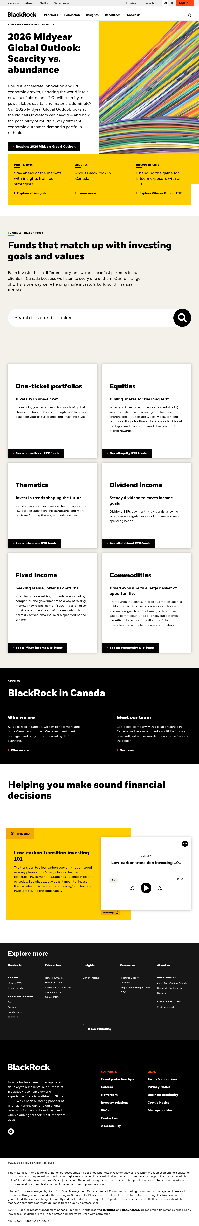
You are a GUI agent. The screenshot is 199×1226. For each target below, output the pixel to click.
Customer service (166, 1007)
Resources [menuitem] (112, 15)
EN (165, 3)
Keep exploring (99, 1029)
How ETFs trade (54, 983)
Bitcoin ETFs (52, 997)
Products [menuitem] (51, 15)
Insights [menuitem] (92, 15)
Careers (161, 993)
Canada (150, 3)
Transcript (109, 913)
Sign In (183, 3)
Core (10, 1002)
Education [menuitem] (72, 15)
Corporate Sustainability (170, 988)
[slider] (146, 874)
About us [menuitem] (133, 15)
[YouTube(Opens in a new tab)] (11, 1131)
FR (171, 3)
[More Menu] (185, 844)
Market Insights (91, 978)
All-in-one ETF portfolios (58, 988)
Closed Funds (15, 988)
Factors (12, 1007)
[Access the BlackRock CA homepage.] (29, 1069)
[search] (188, 15)
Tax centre (125, 983)
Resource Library (129, 978)
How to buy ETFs (54, 978)
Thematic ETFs (53, 992)
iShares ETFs (15, 983)
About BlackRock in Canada (172, 983)
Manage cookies (160, 1110)
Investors (131, 3)
